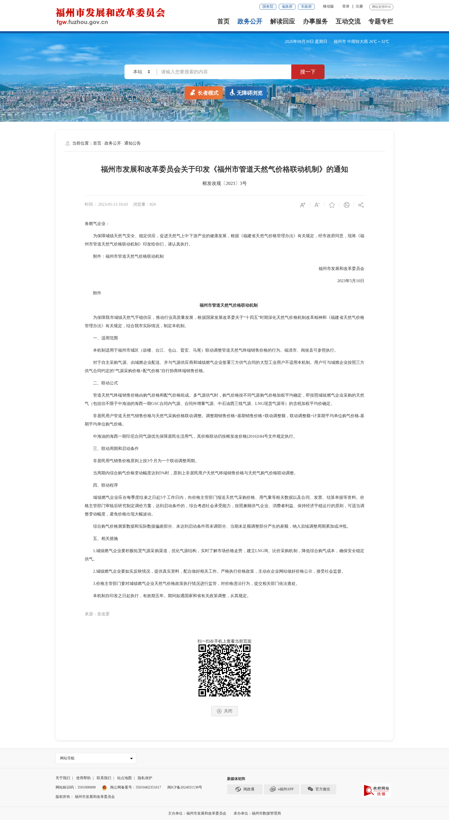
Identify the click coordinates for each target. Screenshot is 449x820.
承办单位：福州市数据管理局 (257, 813)
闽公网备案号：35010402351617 (135, 787)
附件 (93, 293)
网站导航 (67, 758)
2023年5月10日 (346, 281)
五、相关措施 (101, 538)
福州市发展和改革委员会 (337, 268)
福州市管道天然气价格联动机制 (224, 305)
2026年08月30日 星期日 (306, 41)
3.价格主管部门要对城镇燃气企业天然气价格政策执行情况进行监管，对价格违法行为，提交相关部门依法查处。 (192, 583)
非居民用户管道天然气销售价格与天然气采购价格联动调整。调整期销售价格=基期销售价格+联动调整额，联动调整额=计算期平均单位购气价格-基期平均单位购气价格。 (224, 420)
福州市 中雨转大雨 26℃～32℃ (361, 41)
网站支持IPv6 (381, 7)
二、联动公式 (101, 383)
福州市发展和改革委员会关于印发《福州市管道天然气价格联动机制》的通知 (224, 169)
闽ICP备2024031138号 (184, 787)
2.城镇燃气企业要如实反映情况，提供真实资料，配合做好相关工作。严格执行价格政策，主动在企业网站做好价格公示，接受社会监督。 (215, 571)
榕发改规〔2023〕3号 (224, 183)
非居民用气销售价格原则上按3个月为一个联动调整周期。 (142, 461)
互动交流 (348, 21)
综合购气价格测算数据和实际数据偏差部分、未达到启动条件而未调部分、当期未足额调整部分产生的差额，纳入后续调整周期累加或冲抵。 (218, 526)
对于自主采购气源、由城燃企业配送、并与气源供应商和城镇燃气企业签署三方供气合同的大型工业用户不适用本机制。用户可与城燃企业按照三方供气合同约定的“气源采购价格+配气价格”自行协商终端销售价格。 (224, 366)
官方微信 (322, 789)
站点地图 (124, 778)
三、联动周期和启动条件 (112, 448)
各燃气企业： (97, 223)
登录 (345, 6)
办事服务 (315, 21)
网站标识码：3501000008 (76, 787)
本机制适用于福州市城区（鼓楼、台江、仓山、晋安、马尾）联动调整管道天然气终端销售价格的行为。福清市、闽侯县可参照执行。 (211, 350)
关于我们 (63, 778)
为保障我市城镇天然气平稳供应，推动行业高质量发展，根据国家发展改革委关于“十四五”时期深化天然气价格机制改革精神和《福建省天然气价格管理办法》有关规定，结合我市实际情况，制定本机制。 (224, 321)
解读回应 (282, 21)
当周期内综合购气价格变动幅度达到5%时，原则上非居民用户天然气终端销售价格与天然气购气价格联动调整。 (191, 473)
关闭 (228, 711)
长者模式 (208, 93)
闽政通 (248, 789)
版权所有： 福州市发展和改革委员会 (85, 797)
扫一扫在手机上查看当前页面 (224, 641)
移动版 (328, 6)
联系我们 (104, 778)
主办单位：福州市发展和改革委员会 (197, 813)
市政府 (306, 7)
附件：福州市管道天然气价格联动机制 (124, 256)
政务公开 (249, 21)
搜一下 (308, 72)
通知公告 (132, 143)
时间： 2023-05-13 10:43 (106, 204)
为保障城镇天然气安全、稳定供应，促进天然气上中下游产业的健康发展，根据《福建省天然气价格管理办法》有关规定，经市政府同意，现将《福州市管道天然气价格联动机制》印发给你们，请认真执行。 (224, 240)
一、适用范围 (101, 338)
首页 (223, 21)
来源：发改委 (97, 614)
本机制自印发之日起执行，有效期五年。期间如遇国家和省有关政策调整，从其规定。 (168, 595)
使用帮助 (83, 778)
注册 (359, 6)
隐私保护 (145, 778)
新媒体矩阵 (236, 779)
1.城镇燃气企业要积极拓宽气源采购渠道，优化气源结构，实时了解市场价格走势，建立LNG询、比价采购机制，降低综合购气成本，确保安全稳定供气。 (224, 554)
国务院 (267, 7)
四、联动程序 (101, 485)
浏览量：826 (144, 204)
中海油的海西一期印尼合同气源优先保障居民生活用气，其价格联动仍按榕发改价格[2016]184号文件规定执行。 (191, 436)
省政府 (287, 7)
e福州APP (286, 789)
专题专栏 (380, 21)
